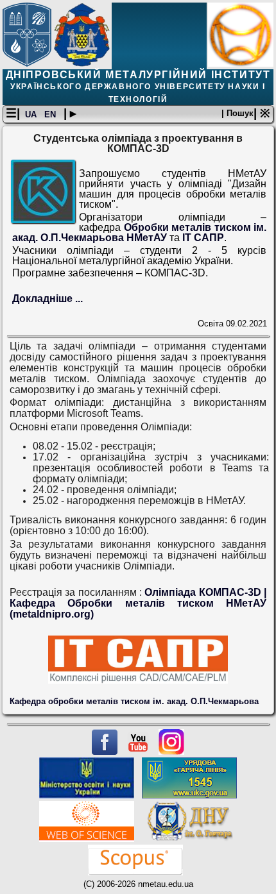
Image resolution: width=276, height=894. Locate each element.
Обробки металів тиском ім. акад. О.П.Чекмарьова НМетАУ (139, 232)
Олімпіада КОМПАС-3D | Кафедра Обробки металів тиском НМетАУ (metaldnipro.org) (138, 603)
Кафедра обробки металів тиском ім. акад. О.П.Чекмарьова (134, 701)
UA (32, 114)
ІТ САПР (203, 237)
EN (51, 114)
